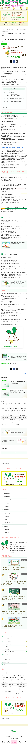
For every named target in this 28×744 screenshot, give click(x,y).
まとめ (5, 107)
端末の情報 (6, 509)
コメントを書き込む (14, 452)
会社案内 (6, 526)
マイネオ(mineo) (6, 363)
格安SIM (7, 516)
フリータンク (9, 104)
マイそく (7, 506)
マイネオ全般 (13, 363)
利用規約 (7, 532)
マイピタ (7, 503)
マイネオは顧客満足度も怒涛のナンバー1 (14, 94)
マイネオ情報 (7, 496)
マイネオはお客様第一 (9, 90)
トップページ (7, 493)
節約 (6, 519)
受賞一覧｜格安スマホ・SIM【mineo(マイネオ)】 (12, 147)
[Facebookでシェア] (14, 61)
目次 (12, 88)
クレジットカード (9, 522)
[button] (17, 61)
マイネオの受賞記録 (10, 92)
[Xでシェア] (11, 61)
